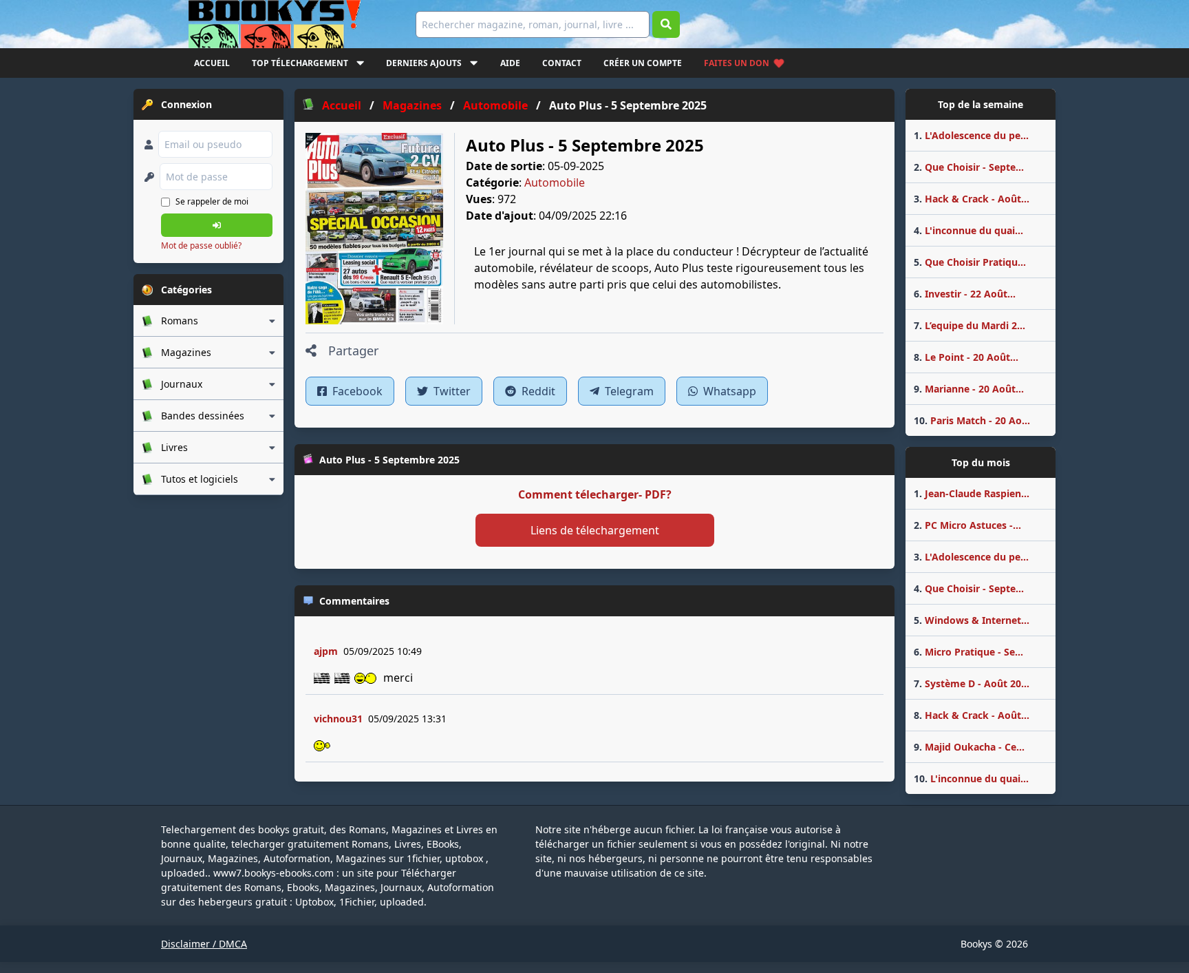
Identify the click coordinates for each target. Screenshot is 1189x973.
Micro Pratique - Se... (968, 651)
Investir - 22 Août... (965, 293)
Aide (510, 63)
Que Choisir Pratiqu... (970, 262)
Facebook (356, 391)
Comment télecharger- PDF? (595, 494)
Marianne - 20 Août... (969, 388)
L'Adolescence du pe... (971, 135)
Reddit (537, 391)
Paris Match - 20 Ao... (972, 420)
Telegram (628, 391)
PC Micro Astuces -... (967, 525)
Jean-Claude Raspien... (971, 493)
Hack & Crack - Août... (971, 198)
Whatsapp (728, 391)
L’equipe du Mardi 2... (969, 325)
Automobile (554, 182)
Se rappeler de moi (211, 201)
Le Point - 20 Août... (966, 357)
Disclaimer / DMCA (204, 943)
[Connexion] (216, 225)
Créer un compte (642, 63)
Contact (561, 63)
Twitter (451, 391)
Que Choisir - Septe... (969, 167)
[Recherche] (666, 24)
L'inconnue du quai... (968, 230)
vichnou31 (338, 718)
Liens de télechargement (595, 530)
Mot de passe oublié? (201, 245)
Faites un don (736, 63)
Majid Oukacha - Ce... (969, 746)
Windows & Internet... (971, 620)
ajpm (326, 651)
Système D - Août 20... (971, 683)
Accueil (212, 63)
